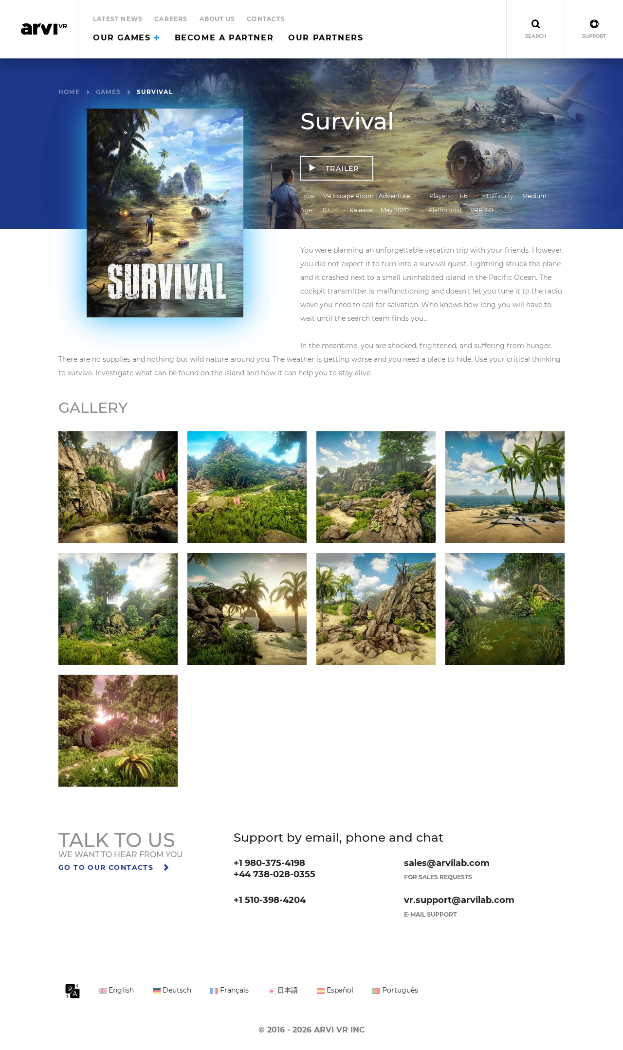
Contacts (266, 18)
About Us (218, 18)
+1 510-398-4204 (270, 900)
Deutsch (176, 990)
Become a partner (224, 37)
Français (233, 990)
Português (399, 990)
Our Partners (325, 37)
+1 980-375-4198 (269, 863)
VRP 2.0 (481, 210)
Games (108, 91)
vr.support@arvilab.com (459, 900)
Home (69, 91)
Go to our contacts (107, 867)
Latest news (118, 18)
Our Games (123, 37)
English (120, 990)
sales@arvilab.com (447, 863)
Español (339, 990)
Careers (170, 18)
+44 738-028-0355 (274, 874)
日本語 (286, 990)
